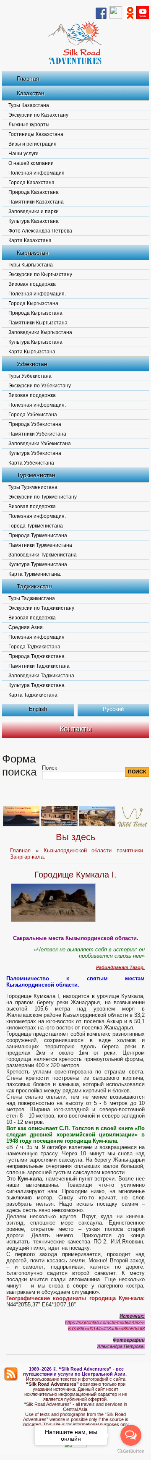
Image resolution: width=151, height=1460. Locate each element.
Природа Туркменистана (37, 535)
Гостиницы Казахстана (35, 134)
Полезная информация (36, 173)
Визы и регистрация (32, 144)
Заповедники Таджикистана (41, 676)
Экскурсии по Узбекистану (39, 386)
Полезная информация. (37, 294)
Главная (28, 78)
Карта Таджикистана (32, 695)
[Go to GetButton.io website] (130, 1451)
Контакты (76, 729)
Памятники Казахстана (36, 202)
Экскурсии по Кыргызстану (40, 274)
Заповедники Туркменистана (42, 555)
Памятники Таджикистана (39, 666)
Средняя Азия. (26, 627)
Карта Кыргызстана (31, 352)
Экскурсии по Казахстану (38, 115)
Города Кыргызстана (33, 303)
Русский (113, 709)
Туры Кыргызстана (30, 265)
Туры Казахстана (28, 105)
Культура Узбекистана (34, 453)
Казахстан (30, 93)
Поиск (49, 768)
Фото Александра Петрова (40, 231)
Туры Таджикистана (31, 598)
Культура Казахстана (33, 221)
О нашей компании (31, 163)
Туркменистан (36, 475)
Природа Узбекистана (34, 424)
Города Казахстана (31, 182)
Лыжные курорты (28, 125)
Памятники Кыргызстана (38, 323)
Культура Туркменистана (37, 564)
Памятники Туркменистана (40, 545)
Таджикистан (34, 586)
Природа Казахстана (33, 192)
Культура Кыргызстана (35, 342)
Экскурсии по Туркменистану (42, 497)
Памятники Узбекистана (37, 434)
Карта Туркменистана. (34, 574)
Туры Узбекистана (30, 376)
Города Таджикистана (34, 647)
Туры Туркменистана (32, 487)
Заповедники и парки (33, 211)
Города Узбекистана (32, 415)
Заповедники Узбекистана (39, 444)
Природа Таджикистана (36, 656)
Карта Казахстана (30, 240)
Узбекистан (32, 363)
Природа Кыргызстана (35, 313)
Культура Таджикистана (36, 685)
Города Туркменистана (35, 526)
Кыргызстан (33, 252)
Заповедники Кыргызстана (40, 332)
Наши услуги (23, 154)
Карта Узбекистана (31, 463)
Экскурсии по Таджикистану (41, 608)
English (38, 709)
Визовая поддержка (32, 284)
